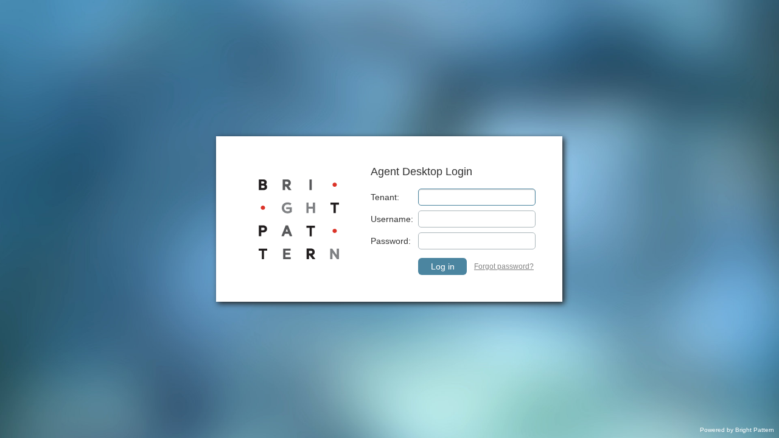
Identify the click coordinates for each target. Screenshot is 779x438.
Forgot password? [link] (504, 266)
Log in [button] (443, 266)
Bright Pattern (754, 429)
